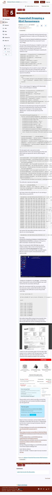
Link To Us (4, 490)
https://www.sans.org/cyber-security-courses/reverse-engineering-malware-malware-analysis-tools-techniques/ (33, 441)
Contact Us (7, 37)
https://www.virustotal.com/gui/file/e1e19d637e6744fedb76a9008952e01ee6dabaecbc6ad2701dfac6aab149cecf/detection (33, 433)
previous (20, 9)
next (24, 9)
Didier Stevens (36, 6)
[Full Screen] (37, 25)
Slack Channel (8, 45)
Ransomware (37, 457)
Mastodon (8, 48)
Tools (6, 34)
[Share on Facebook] (41, 25)
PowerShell (30, 457)
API (13, 489)
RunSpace (45, 457)
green (48, 6)
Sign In (42, 2)
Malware (26, 457)
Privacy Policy (19, 490)
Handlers (14, 490)
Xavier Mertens (23, 27)
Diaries (6, 22)
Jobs (6, 28)
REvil (41, 457)
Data (6, 31)
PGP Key (22, 452)
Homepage (7, 19)
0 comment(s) (22, 30)
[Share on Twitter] (45, 25)
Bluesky (8, 51)
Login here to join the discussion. (26, 472)
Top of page (47, 478)
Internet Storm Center (13, 2)
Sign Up (48, 2)
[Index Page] (4, 2)
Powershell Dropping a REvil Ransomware (31, 19)
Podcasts (7, 25)
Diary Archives (22, 485)
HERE (21, 13)
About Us (7, 40)
